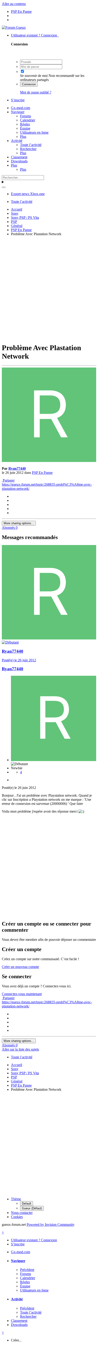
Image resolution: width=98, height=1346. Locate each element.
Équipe (25, 128)
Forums (25, 116)
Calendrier (27, 120)
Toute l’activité (30, 145)
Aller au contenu (14, 4)
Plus (23, 136)
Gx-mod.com (20, 108)
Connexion (29, 84)
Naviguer (17, 112)
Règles (25, 124)
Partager (8, 480)
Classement (19, 157)
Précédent (27, 1270)
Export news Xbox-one (28, 194)
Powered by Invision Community (51, 1224)
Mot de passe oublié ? (35, 92)
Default (26, 1203)
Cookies (17, 1217)
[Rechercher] (3, 187)
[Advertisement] (49, 289)
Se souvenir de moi (34, 76)
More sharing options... (19, 523)
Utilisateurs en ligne (34, 132)
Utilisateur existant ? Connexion (35, 35)
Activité (16, 141)
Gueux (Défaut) (32, 1208)
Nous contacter (22, 1213)
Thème (16, 1199)
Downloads (19, 161)
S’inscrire (18, 100)
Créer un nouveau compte (20, 967)
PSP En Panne (42, 473)
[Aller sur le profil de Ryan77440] (49, 461)
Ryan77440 (17, 468)
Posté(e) (19, 660)
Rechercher (28, 149)
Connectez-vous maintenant (22, 994)
